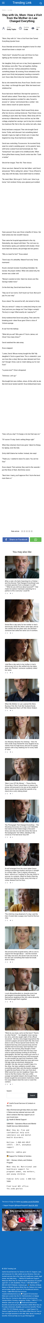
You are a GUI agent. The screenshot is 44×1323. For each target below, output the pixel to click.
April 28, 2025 (33, 1205)
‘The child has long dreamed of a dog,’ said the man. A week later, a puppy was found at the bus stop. (22, 916)
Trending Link (22, 3)
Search (9, 1091)
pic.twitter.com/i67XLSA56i (30, 1202)
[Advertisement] (22, 208)
